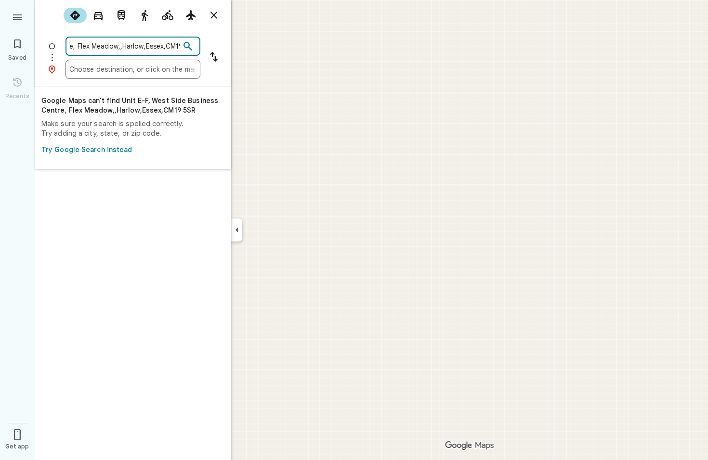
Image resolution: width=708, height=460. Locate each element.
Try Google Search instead (86, 149)
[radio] (75, 15)
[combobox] (124, 46)
